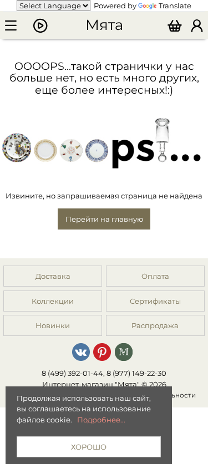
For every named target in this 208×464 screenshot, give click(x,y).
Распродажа (155, 325)
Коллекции (53, 301)
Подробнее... (101, 419)
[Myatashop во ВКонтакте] (81, 351)
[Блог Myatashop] (124, 351)
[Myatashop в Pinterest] (102, 351)
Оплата (155, 276)
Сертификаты (155, 301)
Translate (175, 5)
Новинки (52, 325)
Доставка (52, 276)
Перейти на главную (104, 219)
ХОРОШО (88, 446)
